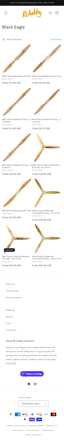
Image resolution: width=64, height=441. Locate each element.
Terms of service (32, 430)
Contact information (33, 435)
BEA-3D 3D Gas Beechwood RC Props (17, 211)
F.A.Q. (8, 323)
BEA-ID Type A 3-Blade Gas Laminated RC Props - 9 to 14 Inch (46, 212)
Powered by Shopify (36, 426)
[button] (6, 13)
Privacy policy (18, 430)
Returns (10, 316)
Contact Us (11, 330)
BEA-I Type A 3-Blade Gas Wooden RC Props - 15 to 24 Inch (16, 257)
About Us (10, 284)
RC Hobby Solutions (20, 426)
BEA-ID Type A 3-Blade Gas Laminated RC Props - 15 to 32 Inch (46, 257)
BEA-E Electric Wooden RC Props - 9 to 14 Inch (46, 120)
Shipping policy (48, 430)
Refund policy (52, 426)
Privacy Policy (12, 291)
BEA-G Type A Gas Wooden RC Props (16, 76)
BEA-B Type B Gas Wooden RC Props (46, 76)
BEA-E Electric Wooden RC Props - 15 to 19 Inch (17, 120)
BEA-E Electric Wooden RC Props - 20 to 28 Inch (17, 166)
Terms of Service (14, 297)
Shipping (10, 310)
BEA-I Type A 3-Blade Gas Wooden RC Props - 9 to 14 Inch (46, 166)
